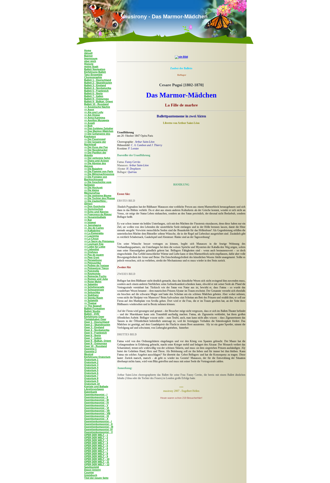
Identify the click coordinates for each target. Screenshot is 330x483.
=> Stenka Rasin (93, 297)
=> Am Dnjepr (92, 115)
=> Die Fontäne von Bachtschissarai (95, 178)
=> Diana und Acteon (96, 160)
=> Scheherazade (94, 287)
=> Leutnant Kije (93, 244)
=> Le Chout (91, 238)
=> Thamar (90, 303)
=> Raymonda (92, 273)
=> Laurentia (91, 236)
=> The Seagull (92, 305)
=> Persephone (93, 260)
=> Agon (89, 109)
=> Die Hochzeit (93, 187)
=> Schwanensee (94, 289)
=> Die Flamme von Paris (98, 171)
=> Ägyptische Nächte (97, 107)
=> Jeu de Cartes (94, 227)
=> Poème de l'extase (96, 265)
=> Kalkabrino (92, 230)
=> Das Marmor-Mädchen (98, 131)
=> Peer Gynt (91, 257)
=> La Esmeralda (93, 233)
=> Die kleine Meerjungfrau (92, 191)
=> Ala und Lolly (93, 112)
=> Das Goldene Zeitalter (98, 128)
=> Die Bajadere (93, 168)
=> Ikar (88, 219)
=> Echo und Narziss (96, 211)
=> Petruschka (92, 262)
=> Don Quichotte (94, 206)
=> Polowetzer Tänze (96, 268)
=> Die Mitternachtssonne (99, 174)
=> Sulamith (91, 300)
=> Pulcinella (91, 271)
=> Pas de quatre (94, 254)
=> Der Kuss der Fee (96, 147)
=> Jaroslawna (92, 225)
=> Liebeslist (91, 249)
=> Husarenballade (95, 217)
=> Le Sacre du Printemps (99, 241)
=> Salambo (91, 284)
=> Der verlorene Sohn (97, 158)
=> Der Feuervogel (95, 139)
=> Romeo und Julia (96, 279)
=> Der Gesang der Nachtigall (95, 143)
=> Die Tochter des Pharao (99, 198)
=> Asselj (89, 123)
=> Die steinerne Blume (97, 195)
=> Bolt (88, 125)
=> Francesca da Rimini (98, 214)
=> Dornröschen (93, 209)
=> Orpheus (91, 252)
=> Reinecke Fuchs (95, 276)
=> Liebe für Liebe (94, 246)
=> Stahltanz (91, 295)
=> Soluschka (92, 292)
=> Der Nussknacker (96, 150)
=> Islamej (90, 222)
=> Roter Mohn (92, 281)
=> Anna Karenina (94, 117)
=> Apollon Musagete (96, 120)
